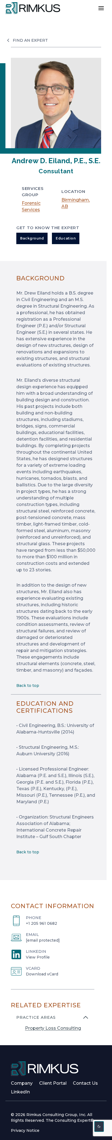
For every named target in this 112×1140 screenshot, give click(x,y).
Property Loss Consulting (53, 1028)
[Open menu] (101, 8)
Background (32, 238)
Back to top (27, 685)
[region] (52, 1026)
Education (66, 238)
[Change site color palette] (99, 1126)
